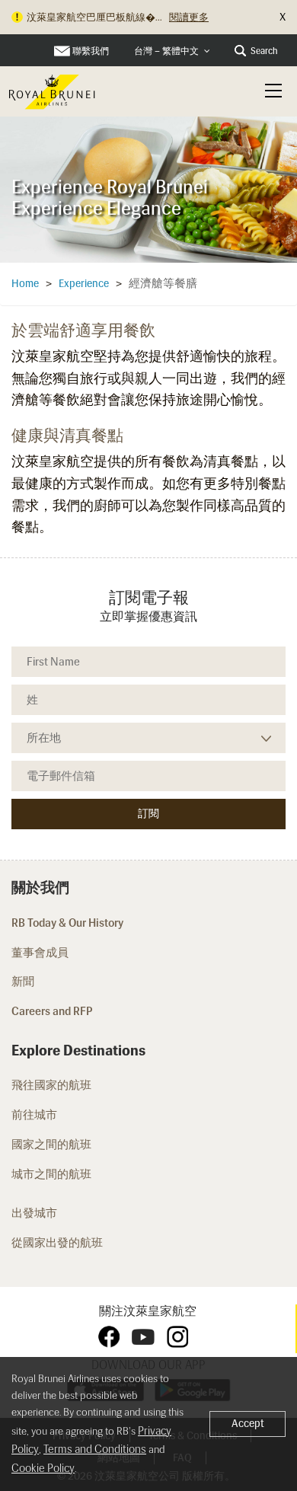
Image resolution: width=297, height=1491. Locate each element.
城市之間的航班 (52, 1174)
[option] (148, 188)
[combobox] (172, 51)
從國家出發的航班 (57, 1243)
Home (25, 283)
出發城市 (34, 1213)
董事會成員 (40, 952)
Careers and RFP (52, 1011)
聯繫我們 (90, 51)
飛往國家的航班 (51, 1085)
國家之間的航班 (52, 1144)
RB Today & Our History (67, 923)
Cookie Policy (43, 1468)
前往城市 (34, 1115)
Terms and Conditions (94, 1449)
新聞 (22, 981)
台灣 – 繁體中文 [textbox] (166, 51)
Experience (84, 283)
